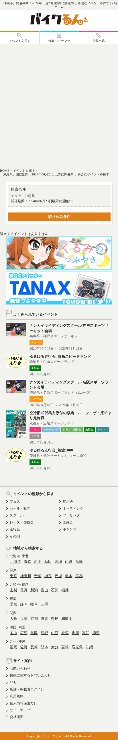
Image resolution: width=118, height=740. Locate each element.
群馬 (79, 576)
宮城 (58, 561)
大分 (54, 647)
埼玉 (48, 576)
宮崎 (65, 647)
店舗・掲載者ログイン (27, 689)
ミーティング (73, 508)
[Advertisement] (59, 106)
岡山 (13, 633)
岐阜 (34, 604)
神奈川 (25, 576)
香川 (75, 633)
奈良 (54, 618)
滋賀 (44, 618)
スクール (16, 515)
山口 (54, 633)
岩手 (38, 561)
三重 (44, 604)
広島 (23, 633)
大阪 (13, 618)
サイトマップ (20, 710)
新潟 (34, 590)
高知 (85, 633)
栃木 (68, 576)
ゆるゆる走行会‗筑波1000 (51, 450)
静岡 (23, 604)
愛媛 (65, 633)
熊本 (44, 647)
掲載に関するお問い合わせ (30, 675)
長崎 (34, 647)
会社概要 (16, 717)
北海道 (15, 561)
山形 (68, 561)
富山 (44, 590)
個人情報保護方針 (23, 703)
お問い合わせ (20, 669)
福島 (79, 561)
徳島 (96, 633)
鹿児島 (77, 647)
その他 (15, 536)
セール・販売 (20, 508)
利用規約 (16, 696)
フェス (15, 502)
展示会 (68, 502)
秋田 (48, 561)
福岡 (13, 647)
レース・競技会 (22, 522)
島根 (44, 633)
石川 (54, 590)
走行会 (15, 529)
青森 (27, 561)
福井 (65, 590)
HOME (4, 170)
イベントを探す (24, 170)
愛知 (13, 604)
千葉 (38, 576)
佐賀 (23, 647)
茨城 (58, 576)
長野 (23, 590)
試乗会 (68, 522)
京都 (34, 618)
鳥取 (34, 633)
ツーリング (71, 515)
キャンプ (69, 529)
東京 (13, 576)
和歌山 (66, 618)
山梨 (13, 590)
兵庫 (23, 618)
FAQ (13, 682)
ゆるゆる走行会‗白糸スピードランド (60, 356)
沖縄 (89, 647)
